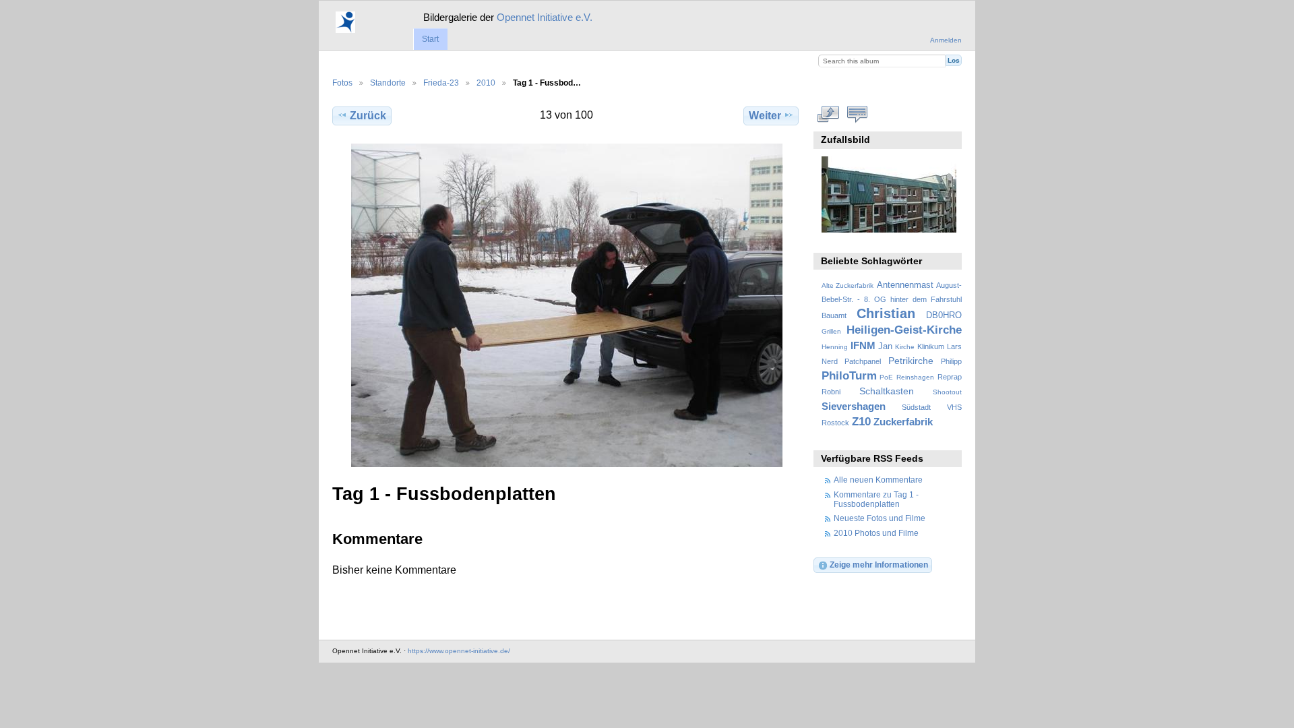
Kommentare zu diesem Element (857, 113)
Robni (831, 392)
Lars (954, 346)
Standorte (388, 82)
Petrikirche (910, 360)
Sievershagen (854, 406)
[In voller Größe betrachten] (566, 305)
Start (430, 39)
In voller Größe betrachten (828, 113)
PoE (886, 377)
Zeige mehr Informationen (879, 564)
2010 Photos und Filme (876, 532)
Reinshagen (915, 377)
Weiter (765, 115)
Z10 (861, 421)
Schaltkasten (886, 391)
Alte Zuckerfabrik (847, 285)
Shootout (947, 392)
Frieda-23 (441, 82)
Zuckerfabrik (903, 421)
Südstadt (916, 407)
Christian (886, 313)
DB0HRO (944, 315)
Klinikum (930, 346)
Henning (835, 347)
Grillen (831, 331)
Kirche (905, 347)
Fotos (342, 82)
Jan (885, 346)
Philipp (951, 361)
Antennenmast (905, 285)
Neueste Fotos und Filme (879, 518)
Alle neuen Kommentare (878, 479)
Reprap (949, 377)
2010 (485, 82)
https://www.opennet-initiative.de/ (459, 651)
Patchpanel (862, 361)
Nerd (830, 361)
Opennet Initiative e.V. (544, 17)
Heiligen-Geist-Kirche (904, 330)
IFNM (863, 345)
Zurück (368, 115)
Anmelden (946, 40)
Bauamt (834, 315)
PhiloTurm (849, 375)
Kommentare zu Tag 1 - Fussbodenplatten (876, 499)
